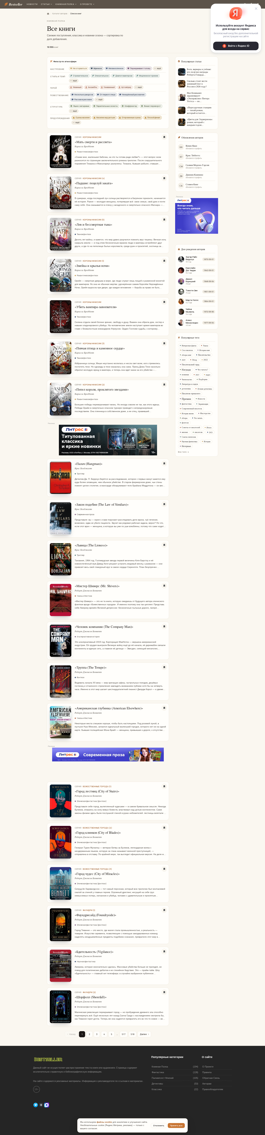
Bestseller (15, 4)
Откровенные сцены (131, 117)
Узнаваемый (109, 87)
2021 (211, 432)
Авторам (206, 1083)
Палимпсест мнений (162, 1078)
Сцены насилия (83, 117)
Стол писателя (187, 350)
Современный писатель (192, 408)
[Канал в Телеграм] (36, 1104)
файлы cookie (104, 1122)
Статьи (45, 4)
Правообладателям (212, 1089)
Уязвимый (77, 87)
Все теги (182, 452)
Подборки (203, 379)
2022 (206, 359)
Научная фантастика (189, 441)
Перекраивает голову (140, 68)
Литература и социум (190, 384)
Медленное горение (148, 76)
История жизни (188, 413)
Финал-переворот (152, 106)
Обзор (194, 360)
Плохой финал (153, 117)
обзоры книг (186, 355)
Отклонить (158, 1125)
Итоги (209, 427)
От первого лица (107, 94)
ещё (159, 68)
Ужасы (205, 345)
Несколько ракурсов (83, 94)
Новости (32, 4)
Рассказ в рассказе (83, 99)
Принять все (176, 1125)
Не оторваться (80, 68)
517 (123, 1034)
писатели (198, 432)
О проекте (86, 4)
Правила (206, 1072)
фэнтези (185, 422)
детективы (186, 388)
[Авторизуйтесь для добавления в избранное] (164, 137)
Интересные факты (189, 345)
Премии (186, 399)
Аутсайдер (126, 87)
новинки (185, 374)
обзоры (184, 418)
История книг (204, 350)
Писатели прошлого (191, 393)
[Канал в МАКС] (46, 1104)
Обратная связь (211, 1078)
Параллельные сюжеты (107, 106)
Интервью (186, 446)
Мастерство (205, 413)
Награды (186, 369)
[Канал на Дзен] (41, 1104)
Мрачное (98, 68)
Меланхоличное (116, 68)
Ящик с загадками (81, 106)
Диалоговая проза (123, 76)
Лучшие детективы (204, 389)
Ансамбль (92, 87)
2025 (183, 360)
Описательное (102, 76)
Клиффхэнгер (131, 106)
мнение (185, 432)
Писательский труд (190, 364)
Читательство (187, 379)
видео (208, 374)
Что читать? (203, 369)
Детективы (157, 1083)
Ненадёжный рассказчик (133, 94)
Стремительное (80, 76)
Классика (157, 1089)
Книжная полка (65, 4)
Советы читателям (189, 437)
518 (132, 1034)
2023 (197, 374)
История (207, 441)
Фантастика (158, 1072)
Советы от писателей (191, 427)
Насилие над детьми (105, 117)
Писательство (204, 354)
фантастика (187, 403)
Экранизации (203, 404)
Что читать (198, 418)
